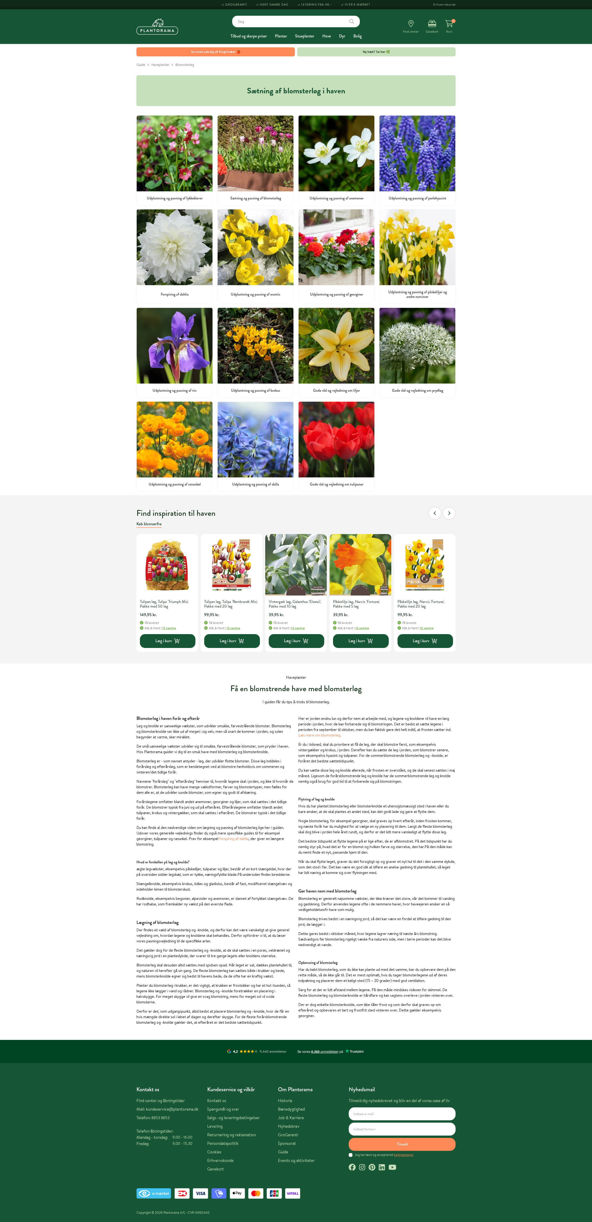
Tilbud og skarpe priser (249, 36)
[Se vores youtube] (392, 1168)
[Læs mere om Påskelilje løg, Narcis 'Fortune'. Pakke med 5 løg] (360, 565)
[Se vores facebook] (352, 1168)
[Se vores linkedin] (382, 1168)
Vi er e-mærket (357, 4)
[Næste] (449, 513)
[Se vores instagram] (362, 1168)
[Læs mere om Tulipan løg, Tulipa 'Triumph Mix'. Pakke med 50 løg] (167, 565)
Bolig (357, 36)
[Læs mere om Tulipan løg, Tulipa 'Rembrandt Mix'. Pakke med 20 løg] (231, 565)
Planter (281, 36)
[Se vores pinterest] (372, 1168)
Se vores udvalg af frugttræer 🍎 (215, 51)
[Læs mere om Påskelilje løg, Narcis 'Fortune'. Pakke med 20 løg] (425, 565)
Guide (140, 64)
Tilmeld (402, 1144)
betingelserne (403, 1154)
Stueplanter (304, 36)
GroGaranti (236, 4)
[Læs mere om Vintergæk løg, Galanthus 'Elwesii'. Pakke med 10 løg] (296, 565)
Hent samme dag (274, 4)
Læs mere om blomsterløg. (319, 735)
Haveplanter (160, 64)
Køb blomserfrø (149, 524)
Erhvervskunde (444, 4)
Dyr (342, 36)
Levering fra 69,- (316, 4)
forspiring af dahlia (234, 838)
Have (326, 36)
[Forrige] (435, 513)
